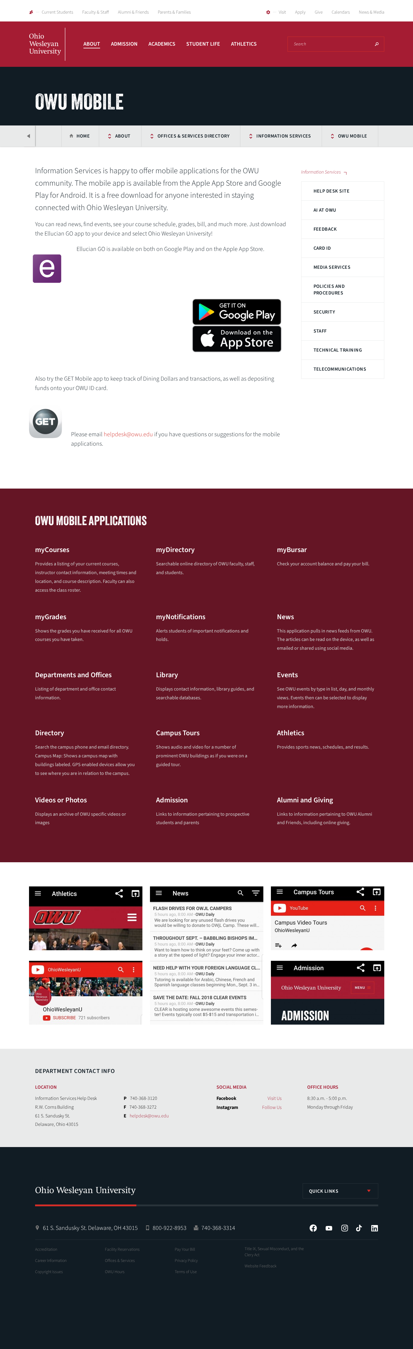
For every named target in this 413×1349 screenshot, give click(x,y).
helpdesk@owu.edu (128, 434)
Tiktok (359, 1228)
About (91, 44)
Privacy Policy (186, 1261)
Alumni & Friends (133, 12)
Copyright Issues (49, 1272)
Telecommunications (340, 369)
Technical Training (338, 350)
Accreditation (46, 1250)
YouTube (329, 1228)
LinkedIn (374, 1228)
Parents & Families (174, 12)
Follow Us (271, 1107)
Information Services (283, 136)
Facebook (313, 1228)
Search (376, 44)
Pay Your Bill (185, 1250)
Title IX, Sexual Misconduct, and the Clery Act (274, 1252)
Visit (282, 12)
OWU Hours (115, 1272)
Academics (161, 44)
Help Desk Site (332, 191)
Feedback (325, 229)
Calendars (341, 12)
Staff (320, 331)
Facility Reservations (122, 1250)
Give (319, 12)
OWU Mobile (352, 136)
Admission (124, 44)
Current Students (57, 12)
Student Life (203, 44)
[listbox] (340, 1190)
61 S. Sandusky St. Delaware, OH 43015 (90, 1228)
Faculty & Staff (95, 12)
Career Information (51, 1261)
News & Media (371, 12)
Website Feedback (261, 1266)
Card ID (322, 248)
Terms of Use (186, 1272)
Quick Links (324, 1191)
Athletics (244, 44)
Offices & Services (120, 1261)
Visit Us (274, 1098)
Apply (300, 12)
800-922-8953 (170, 1228)
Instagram (344, 1228)
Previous (29, 136)
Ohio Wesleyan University (47, 51)
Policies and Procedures (329, 289)
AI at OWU (325, 210)
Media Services (332, 267)
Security (324, 312)
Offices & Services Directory (193, 136)
